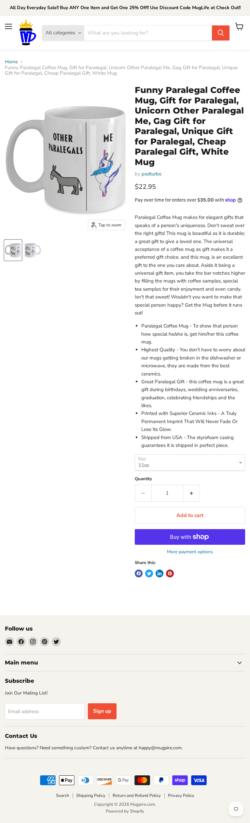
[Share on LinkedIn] (159, 573)
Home (11, 62)
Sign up (102, 711)
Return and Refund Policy (137, 796)
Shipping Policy (90, 796)
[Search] (220, 32)
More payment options (190, 552)
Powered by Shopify (125, 811)
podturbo (151, 174)
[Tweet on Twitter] (149, 573)
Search (62, 796)
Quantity (143, 479)
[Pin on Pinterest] (170, 573)
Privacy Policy (181, 796)
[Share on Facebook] (139, 573)
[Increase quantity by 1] (191, 493)
